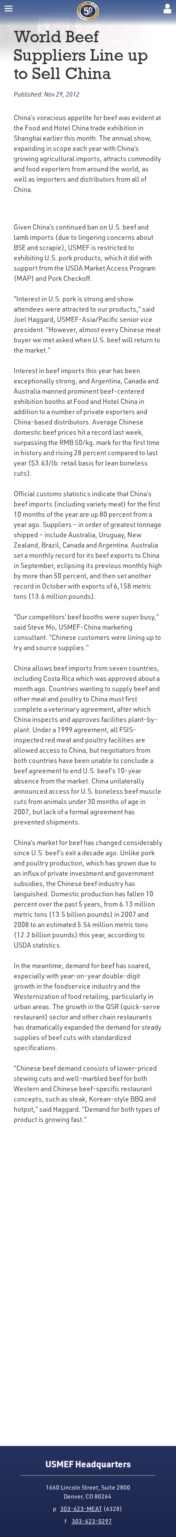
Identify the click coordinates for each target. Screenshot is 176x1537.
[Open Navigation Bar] (8, 8)
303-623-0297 (92, 1521)
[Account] (167, 8)
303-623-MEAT (81, 1508)
